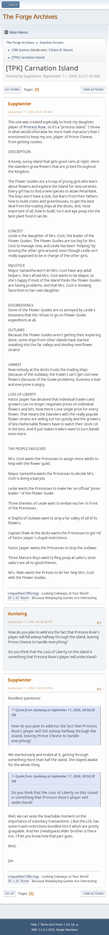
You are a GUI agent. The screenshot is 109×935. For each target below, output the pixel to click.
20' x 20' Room (18, 598)
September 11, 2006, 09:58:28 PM (30, 622)
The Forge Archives (30, 16)
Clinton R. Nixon (60, 50)
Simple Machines (67, 929)
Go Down (12, 89)
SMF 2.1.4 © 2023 (42, 929)
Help (34, 924)
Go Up (9, 893)
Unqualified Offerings (23, 593)
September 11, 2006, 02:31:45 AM (30, 112)
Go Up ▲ (72, 924)
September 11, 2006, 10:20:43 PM (30, 688)
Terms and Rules (51, 924)
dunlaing (17, 614)
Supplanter (19, 104)
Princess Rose (35, 127)
